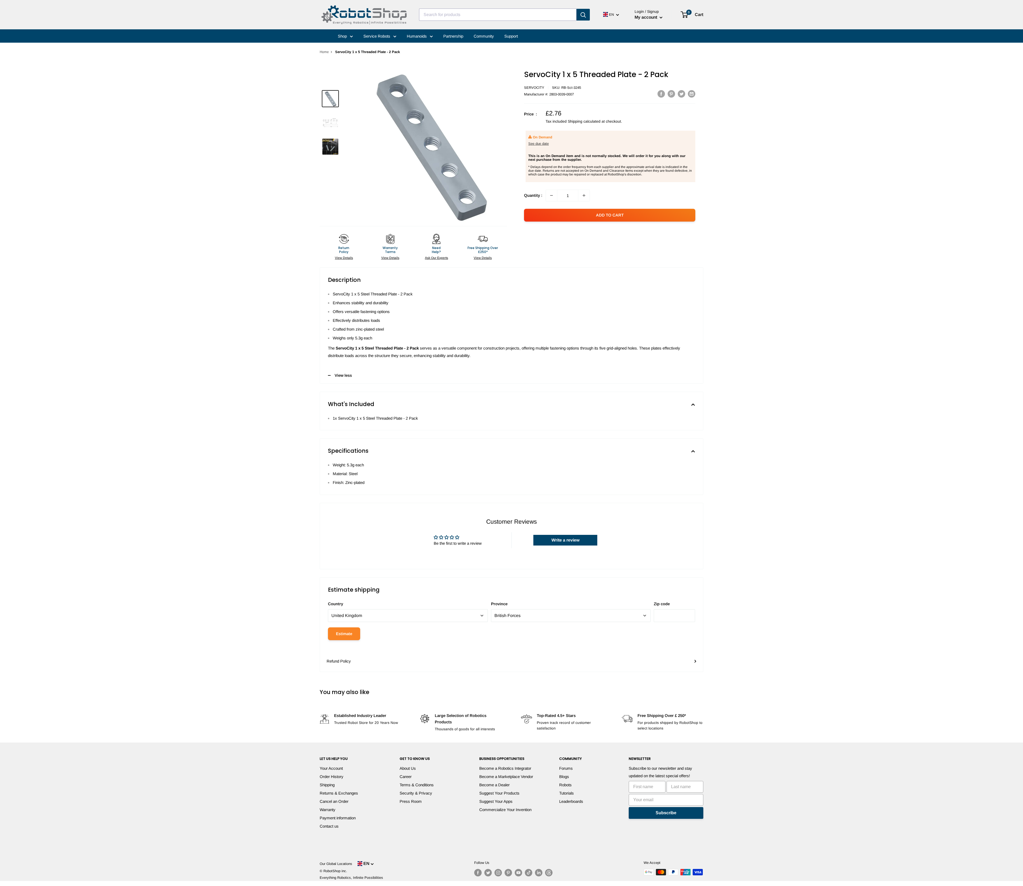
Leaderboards (571, 801)
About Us (408, 768)
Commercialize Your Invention (505, 809)
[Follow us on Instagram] (498, 872)
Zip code (662, 604)
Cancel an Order (334, 801)
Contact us (329, 826)
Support (511, 36)
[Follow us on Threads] (549, 872)
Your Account (331, 768)
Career (406, 776)
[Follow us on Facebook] (478, 872)
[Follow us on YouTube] (518, 872)
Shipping (327, 785)
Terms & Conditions (417, 785)
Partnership (453, 36)
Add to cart (610, 215)
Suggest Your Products (499, 793)
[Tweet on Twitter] (681, 94)
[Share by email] (691, 94)
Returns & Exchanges (339, 793)
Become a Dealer (494, 785)
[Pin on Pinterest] (671, 94)
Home (324, 52)
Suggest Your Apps (496, 801)
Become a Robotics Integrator (505, 768)
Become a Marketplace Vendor (506, 776)
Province (499, 604)
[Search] (583, 15)
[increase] (584, 195)
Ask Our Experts (436, 258)
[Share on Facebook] (661, 94)
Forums (566, 768)
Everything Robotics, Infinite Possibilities (351, 878)
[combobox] (498, 15)
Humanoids (417, 36)
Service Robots (377, 36)
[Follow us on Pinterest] (508, 872)
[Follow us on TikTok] (528, 872)
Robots (565, 785)
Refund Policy (339, 661)
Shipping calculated (584, 121)
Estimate (344, 633)
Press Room (411, 801)
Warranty (327, 809)
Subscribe (666, 813)
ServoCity (534, 88)
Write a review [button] (565, 540)
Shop (343, 36)
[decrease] (551, 195)
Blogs (564, 776)
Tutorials (566, 793)
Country (335, 604)
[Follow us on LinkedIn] (538, 872)
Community (484, 36)
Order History (331, 776)
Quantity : (533, 195)
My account (646, 17)
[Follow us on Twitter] (488, 872)
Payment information (338, 818)
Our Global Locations (336, 864)
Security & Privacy (416, 793)
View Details (344, 258)
